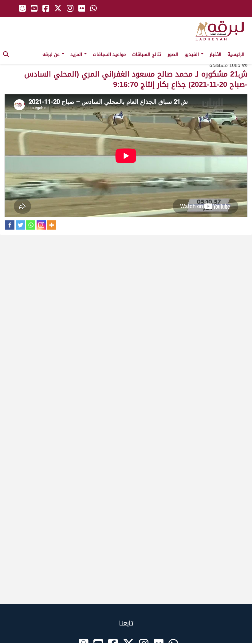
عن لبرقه (51, 54)
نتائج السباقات (146, 54)
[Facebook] (9, 225)
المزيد (77, 54)
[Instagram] (41, 225)
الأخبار (215, 54)
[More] (51, 225)
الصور (172, 54)
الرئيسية (235, 54)
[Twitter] (20, 225)
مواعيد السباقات (109, 54)
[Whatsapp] (30, 225)
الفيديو (192, 54)
